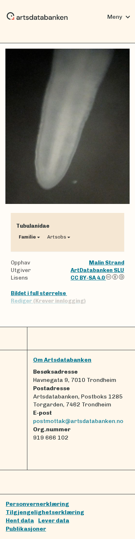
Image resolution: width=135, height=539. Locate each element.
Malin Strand (106, 262)
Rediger (48, 301)
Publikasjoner (26, 528)
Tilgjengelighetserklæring (45, 512)
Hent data (20, 520)
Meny (119, 17)
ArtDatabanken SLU (97, 270)
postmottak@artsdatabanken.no (78, 421)
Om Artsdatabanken (62, 359)
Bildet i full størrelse (39, 293)
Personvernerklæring (37, 503)
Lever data (53, 520)
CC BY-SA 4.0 (88, 278)
